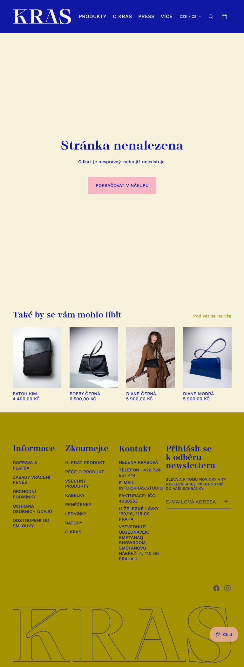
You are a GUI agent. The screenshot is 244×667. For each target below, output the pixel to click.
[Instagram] (227, 588)
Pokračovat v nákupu (122, 185)
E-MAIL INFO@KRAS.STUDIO (141, 485)
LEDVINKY (75, 513)
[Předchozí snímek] (18, 357)
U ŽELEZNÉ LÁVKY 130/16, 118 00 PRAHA (139, 514)
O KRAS (73, 531)
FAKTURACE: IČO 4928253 (137, 498)
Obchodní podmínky (24, 494)
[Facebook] (216, 588)
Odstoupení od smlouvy (31, 523)
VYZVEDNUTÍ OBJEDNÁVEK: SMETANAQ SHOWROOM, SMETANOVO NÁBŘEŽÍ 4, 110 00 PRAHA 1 (139, 542)
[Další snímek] (56, 357)
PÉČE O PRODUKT (84, 471)
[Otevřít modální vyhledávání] (211, 16)
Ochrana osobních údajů (32, 509)
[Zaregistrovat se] (225, 501)
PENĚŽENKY (78, 504)
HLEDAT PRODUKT (85, 462)
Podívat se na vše (212, 315)
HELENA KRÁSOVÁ (138, 462)
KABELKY (75, 495)
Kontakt (135, 449)
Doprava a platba (25, 465)
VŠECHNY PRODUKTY (77, 483)
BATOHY (73, 522)
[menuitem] (167, 16)
